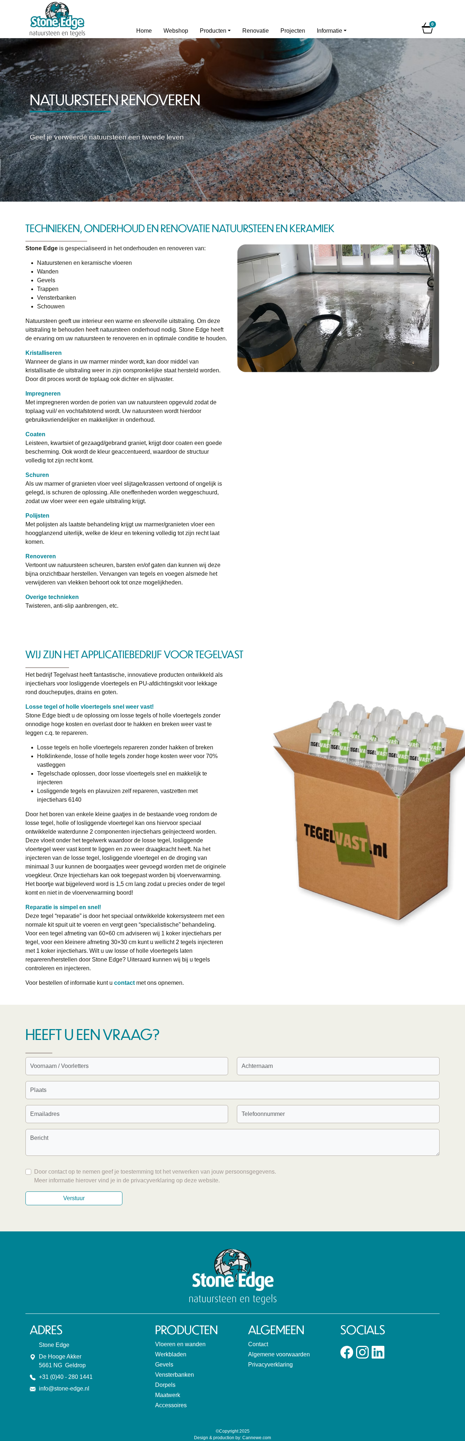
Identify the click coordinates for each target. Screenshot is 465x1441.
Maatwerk (167, 1395)
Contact (258, 1344)
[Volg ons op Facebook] (346, 1352)
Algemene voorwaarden (279, 1354)
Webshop (175, 31)
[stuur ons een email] (33, 1388)
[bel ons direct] (33, 1377)
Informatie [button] (329, 31)
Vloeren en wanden (180, 1344)
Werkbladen (170, 1354)
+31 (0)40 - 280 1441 (66, 1377)
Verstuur (74, 1198)
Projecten (292, 31)
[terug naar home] (77, 19)
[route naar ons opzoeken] (33, 1356)
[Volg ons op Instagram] (362, 1352)
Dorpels (165, 1385)
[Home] (144, 31)
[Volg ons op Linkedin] (378, 1352)
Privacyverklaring (270, 1364)
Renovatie (255, 31)
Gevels (164, 1364)
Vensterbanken (174, 1375)
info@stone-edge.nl (64, 1388)
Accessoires (171, 1405)
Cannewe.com (256, 1437)
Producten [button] (213, 31)
